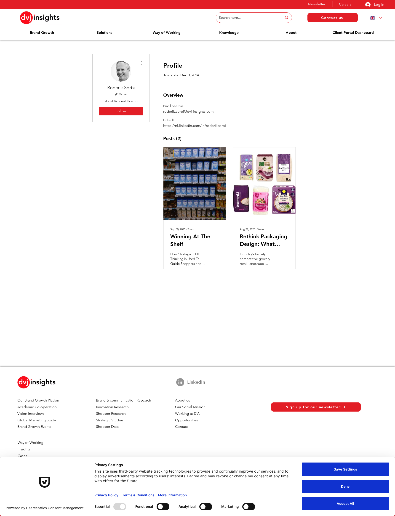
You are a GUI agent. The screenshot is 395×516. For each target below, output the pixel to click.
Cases (22, 456)
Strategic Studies (109, 420)
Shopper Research (111, 413)
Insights (24, 449)
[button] (42, 33)
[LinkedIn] (180, 382)
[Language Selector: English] (375, 18)
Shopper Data (107, 426)
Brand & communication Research (123, 400)
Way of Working (30, 442)
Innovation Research (112, 407)
